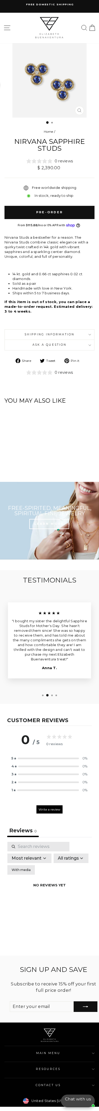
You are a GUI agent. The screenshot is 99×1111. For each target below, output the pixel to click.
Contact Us (48, 1085)
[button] (49, 758)
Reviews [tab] (23, 830)
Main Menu (48, 1053)
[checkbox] (21, 870)
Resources (48, 1069)
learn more (49, 524)
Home (48, 132)
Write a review (49, 809)
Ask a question (49, 344)
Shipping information (49, 334)
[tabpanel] (49, 892)
